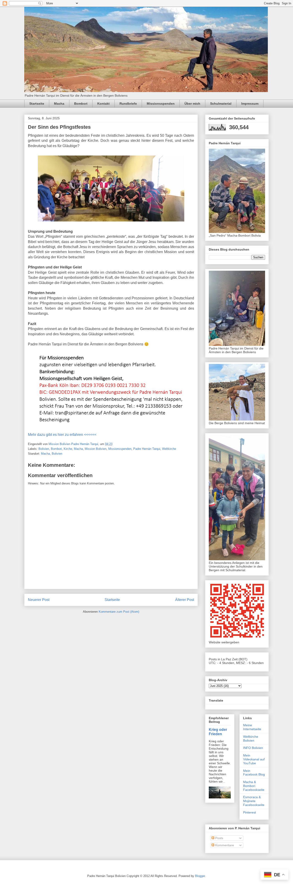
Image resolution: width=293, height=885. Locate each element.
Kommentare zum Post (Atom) (119, 611)
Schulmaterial (220, 103)
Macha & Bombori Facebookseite (253, 786)
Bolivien (43, 449)
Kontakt (103, 103)
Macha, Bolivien (51, 453)
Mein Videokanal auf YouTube (254, 759)
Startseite (36, 103)
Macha (59, 103)
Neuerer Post (38, 600)
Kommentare (224, 845)
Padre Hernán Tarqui (146, 449)
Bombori (80, 103)
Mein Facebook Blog (254, 772)
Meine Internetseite (252, 727)
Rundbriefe (128, 103)
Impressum (249, 103)
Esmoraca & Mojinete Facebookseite (253, 801)
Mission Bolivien (95, 449)
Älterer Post (184, 600)
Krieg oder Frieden (218, 731)
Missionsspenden (161, 103)
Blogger (200, 876)
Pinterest (249, 812)
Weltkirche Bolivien (250, 738)
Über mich (192, 103)
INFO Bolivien (253, 748)
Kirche (68, 449)
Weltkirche (169, 449)
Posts (218, 838)
